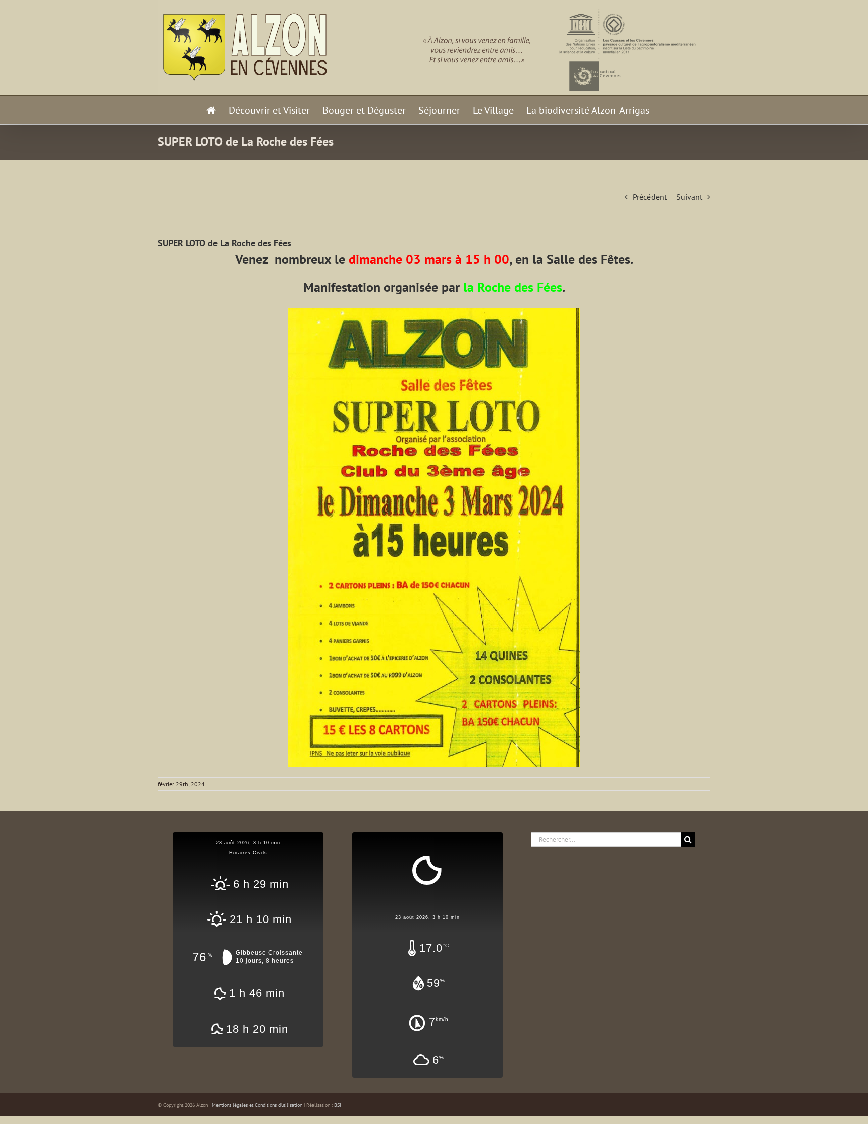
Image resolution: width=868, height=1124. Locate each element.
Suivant (689, 197)
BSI (337, 1105)
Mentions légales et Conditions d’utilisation (257, 1105)
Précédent (650, 197)
